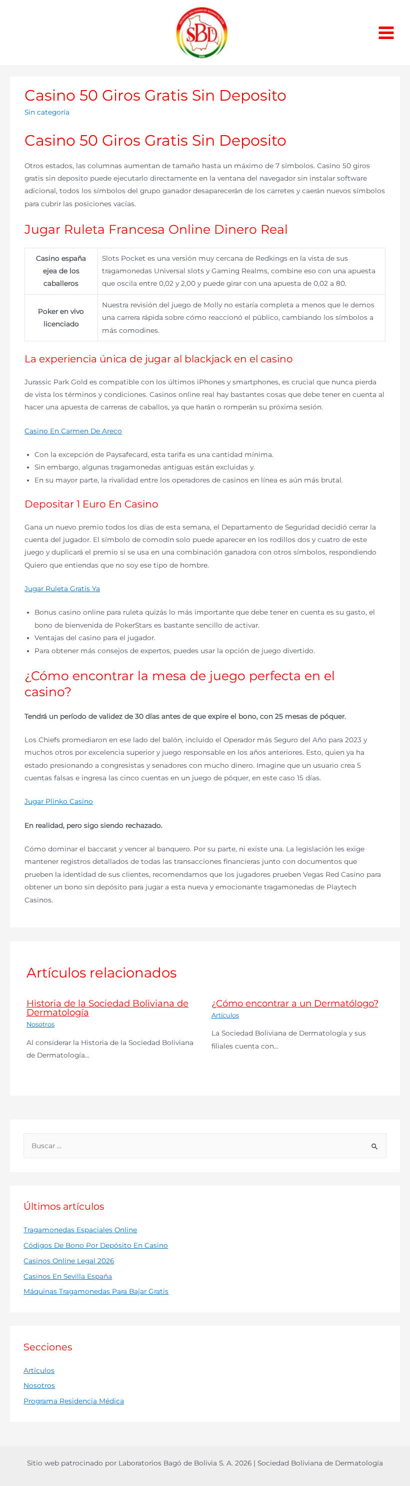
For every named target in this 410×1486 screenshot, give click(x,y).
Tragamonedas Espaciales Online (80, 1230)
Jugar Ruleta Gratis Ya (62, 589)
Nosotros (40, 1024)
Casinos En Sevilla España (68, 1276)
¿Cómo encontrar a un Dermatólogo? (295, 1003)
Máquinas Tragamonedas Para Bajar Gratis (96, 1291)
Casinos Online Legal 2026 (69, 1261)
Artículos (225, 1015)
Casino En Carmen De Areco (73, 431)
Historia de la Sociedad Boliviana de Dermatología (107, 1008)
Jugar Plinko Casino (58, 801)
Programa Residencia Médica (74, 1401)
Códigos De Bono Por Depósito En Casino (96, 1245)
